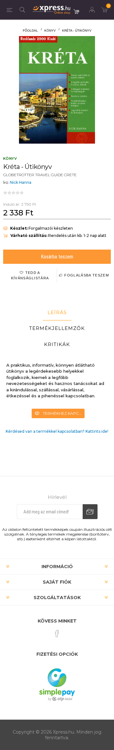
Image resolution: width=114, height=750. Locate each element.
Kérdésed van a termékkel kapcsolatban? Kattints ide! (57, 431)
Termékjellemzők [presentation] (57, 328)
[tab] (57, 312)
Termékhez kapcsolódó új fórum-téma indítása (64, 413)
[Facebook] (57, 634)
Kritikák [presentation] (57, 344)
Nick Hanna (20, 182)
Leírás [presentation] (57, 312)
